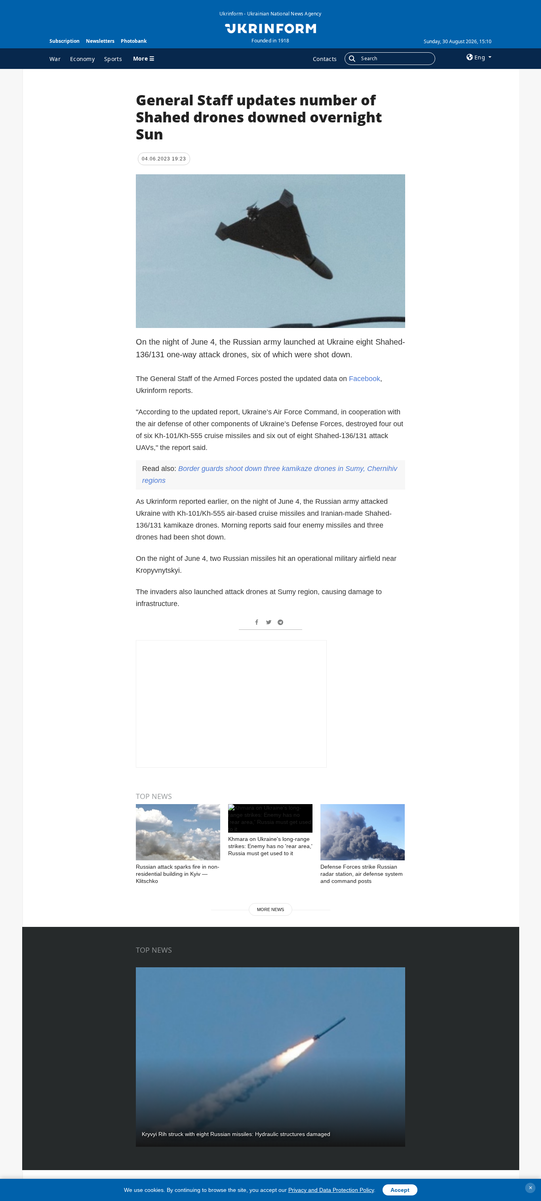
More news (270, 909)
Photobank (134, 41)
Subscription (65, 41)
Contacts (325, 59)
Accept (400, 1190)
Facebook (364, 379)
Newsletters (100, 41)
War (55, 59)
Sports (113, 59)
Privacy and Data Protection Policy (331, 1190)
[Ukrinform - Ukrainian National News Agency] (270, 27)
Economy (82, 59)
